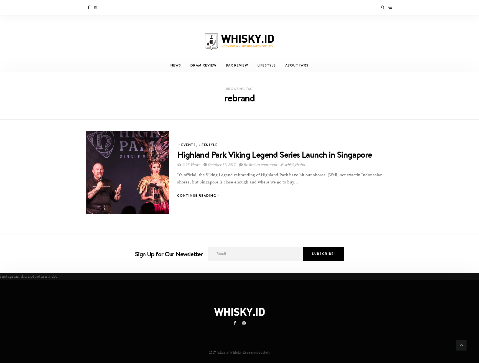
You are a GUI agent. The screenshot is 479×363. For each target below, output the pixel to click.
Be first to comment (260, 164)
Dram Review (203, 65)
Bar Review (237, 65)
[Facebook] (89, 7)
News (175, 65)
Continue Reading (197, 195)
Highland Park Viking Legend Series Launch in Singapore (274, 154)
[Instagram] (96, 7)
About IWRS (297, 65)
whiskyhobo (294, 164)
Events (188, 144)
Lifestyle (267, 65)
